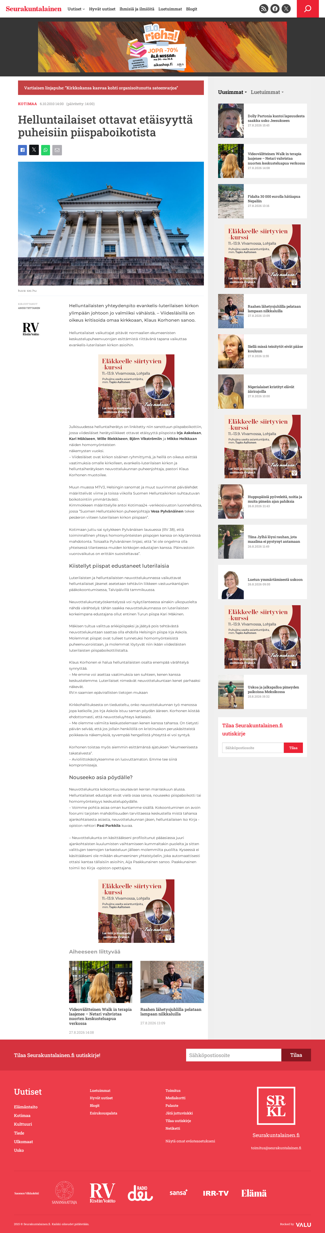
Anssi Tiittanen (29, 308)
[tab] (232, 92)
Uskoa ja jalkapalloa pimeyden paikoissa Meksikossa (273, 689)
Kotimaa (27, 103)
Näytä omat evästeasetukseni (190, 1141)
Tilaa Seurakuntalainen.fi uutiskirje (252, 729)
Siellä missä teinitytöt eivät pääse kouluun (275, 348)
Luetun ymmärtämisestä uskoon (275, 579)
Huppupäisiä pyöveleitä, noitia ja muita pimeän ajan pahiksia (275, 499)
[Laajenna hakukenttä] (308, 9)
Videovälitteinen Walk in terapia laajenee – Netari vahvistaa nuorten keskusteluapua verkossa (100, 1016)
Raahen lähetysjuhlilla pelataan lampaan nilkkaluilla (170, 1011)
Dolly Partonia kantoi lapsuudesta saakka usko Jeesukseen (276, 118)
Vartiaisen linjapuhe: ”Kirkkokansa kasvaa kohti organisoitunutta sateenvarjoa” (101, 87)
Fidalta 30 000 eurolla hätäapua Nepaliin (274, 198)
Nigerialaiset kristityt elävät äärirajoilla (271, 389)
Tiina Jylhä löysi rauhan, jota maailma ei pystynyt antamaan (274, 539)
